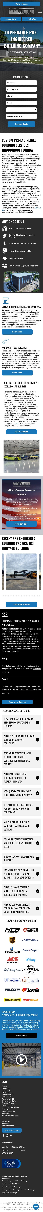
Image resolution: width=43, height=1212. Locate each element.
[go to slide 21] (34, 595)
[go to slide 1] (2, 595)
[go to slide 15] (24, 595)
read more (37, 669)
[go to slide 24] (39, 595)
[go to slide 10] (16, 595)
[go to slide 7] (11, 595)
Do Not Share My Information (18, 1203)
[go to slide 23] (37, 595)
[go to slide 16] (26, 595)
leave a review (30, 646)
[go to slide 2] (3, 595)
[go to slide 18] (29, 595)
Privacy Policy (4, 1203)
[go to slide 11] (18, 595)
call (17, 423)
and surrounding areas (10, 1116)
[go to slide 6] (10, 595)
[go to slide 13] (21, 595)
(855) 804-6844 (8, 1126)
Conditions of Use (33, 1203)
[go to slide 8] (13, 595)
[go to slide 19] (31, 595)
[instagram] (7, 1136)
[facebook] (3, 1136)
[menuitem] (4, 1180)
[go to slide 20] (32, 595)
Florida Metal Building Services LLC (14, 1176)
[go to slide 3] (5, 595)
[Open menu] (40, 11)
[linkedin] (11, 1136)
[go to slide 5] (8, 595)
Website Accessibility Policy (28, 1204)
